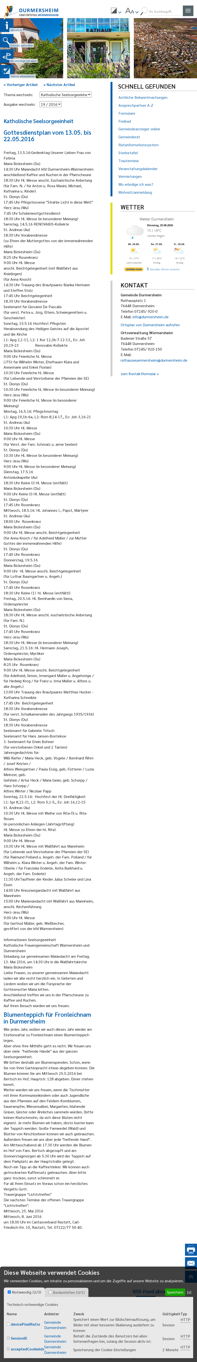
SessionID (19, 1338)
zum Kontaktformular (138, 373)
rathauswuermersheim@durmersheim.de (154, 360)
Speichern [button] (175, 1292)
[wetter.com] (133, 270)
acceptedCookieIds (27, 1348)
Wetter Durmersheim (157, 219)
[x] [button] (189, 1292)
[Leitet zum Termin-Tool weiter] (6, 71)
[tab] (24, 1292)
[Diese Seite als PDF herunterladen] (191, 1254)
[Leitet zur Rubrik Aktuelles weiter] (6, 25)
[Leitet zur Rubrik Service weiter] (6, 56)
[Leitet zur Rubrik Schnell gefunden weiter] (6, 40)
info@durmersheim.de (151, 316)
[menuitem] (116, 11)
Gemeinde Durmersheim (55, 1325)
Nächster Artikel (59, 84)
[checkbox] (9, 1292)
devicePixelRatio (25, 1324)
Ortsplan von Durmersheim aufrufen (150, 324)
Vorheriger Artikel (21, 84)
